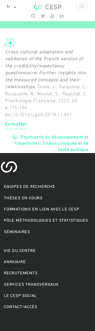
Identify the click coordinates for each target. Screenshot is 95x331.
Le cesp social (20, 296)
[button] (11, 7)
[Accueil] (47, 6)
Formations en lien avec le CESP (41, 209)
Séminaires (17, 232)
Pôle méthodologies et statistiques (46, 220)
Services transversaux (31, 284)
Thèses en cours (23, 198)
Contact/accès (20, 307)
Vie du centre (19, 251)
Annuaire (15, 262)
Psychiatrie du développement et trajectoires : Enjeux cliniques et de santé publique (52, 143)
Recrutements (21, 273)
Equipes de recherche (29, 187)
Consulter (16, 124)
